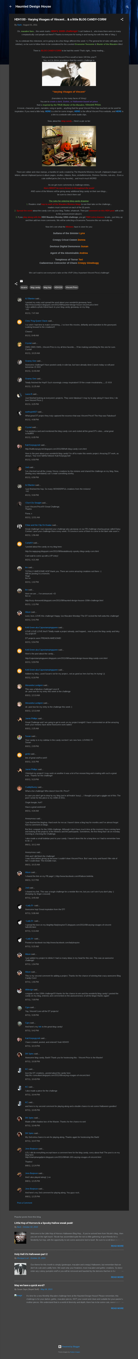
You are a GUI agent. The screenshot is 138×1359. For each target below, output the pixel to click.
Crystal (28, 343)
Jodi (27, 467)
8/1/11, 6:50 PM (32, 459)
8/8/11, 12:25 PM (32, 1181)
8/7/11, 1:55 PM (32, 982)
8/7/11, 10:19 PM (32, 1046)
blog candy (35, 287)
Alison (28, 612)
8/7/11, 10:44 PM (32, 1094)
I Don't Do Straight (33, 503)
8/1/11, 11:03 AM (32, 371)
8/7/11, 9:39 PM (32, 1015)
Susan (28, 736)
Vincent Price (71, 287)
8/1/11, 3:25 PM (32, 404)
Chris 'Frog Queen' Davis (36, 321)
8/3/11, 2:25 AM (32, 728)
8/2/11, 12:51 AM (32, 517)
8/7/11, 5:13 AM (32, 931)
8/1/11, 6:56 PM (32, 477)
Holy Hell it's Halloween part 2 (30, 1254)
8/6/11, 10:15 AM (32, 864)
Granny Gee (30, 361)
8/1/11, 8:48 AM (32, 335)
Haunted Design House (33, 6)
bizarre (24, 287)
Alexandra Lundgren (34, 685)
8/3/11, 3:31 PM (32, 762)
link (40, 1026)
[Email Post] (21, 282)
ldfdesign (29, 989)
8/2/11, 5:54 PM (32, 642)
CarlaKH (29, 543)
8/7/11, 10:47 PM (32, 1141)
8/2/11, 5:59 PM (32, 662)
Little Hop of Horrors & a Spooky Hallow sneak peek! (43, 1223)
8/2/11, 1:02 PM (32, 582)
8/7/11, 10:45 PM (32, 1110)
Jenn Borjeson (31, 1149)
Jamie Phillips (31, 718)
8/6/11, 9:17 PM (32, 880)
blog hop (47, 287)
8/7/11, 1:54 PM (32, 964)
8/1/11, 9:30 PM (32, 495)
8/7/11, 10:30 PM (32, 1061)
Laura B (28, 394)
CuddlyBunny (31, 787)
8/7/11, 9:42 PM (32, 1030)
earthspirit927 (31, 412)
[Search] (127, 7)
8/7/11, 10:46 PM (32, 1125)
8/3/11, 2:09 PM (32, 746)
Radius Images (75, 1352)
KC (26, 1069)
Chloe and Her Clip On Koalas (38, 525)
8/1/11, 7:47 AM (32, 313)
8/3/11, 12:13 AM (32, 695)
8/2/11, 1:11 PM (32, 604)
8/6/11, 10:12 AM (32, 844)
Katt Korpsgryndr (32, 445)
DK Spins (29, 1054)
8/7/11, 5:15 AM (32, 946)
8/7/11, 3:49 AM (32, 898)
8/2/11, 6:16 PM (32, 677)
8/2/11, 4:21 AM (32, 560)
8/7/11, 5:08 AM (32, 913)
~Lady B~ (29, 905)
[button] (122, 20)
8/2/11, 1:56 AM (32, 535)
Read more (117, 1246)
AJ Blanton (30, 298)
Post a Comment (24, 1203)
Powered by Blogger (70, 1346)
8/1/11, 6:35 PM (32, 437)
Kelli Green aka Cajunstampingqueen (41, 627)
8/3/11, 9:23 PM (32, 779)
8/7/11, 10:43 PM (32, 1079)
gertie (27, 754)
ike (26, 567)
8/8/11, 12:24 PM (32, 1165)
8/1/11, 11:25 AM (32, 386)
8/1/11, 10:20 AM (32, 353)
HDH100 (58, 287)
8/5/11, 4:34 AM (32, 811)
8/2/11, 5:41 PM (32, 620)
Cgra (27, 1007)
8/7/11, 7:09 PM (32, 999)
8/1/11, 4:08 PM (32, 419)
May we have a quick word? (29, 1285)
